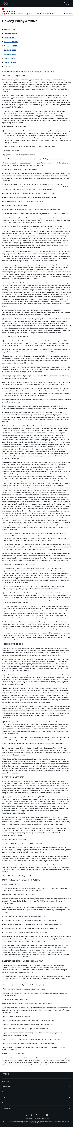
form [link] (56, 454)
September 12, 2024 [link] (11, 42)
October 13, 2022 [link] (10, 54)
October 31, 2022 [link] (10, 50)
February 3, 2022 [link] (10, 58)
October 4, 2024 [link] (9, 38)
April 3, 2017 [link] (8, 66)
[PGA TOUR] (6, 1074)
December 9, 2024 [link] (10, 34)
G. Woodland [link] (32, 14)
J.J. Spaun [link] (57, 14)
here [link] (52, 72)
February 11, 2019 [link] (10, 62)
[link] (6, 3)
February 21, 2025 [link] (10, 30)
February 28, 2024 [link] (10, 46)
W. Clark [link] (8, 14)
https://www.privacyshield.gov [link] (12, 813)
